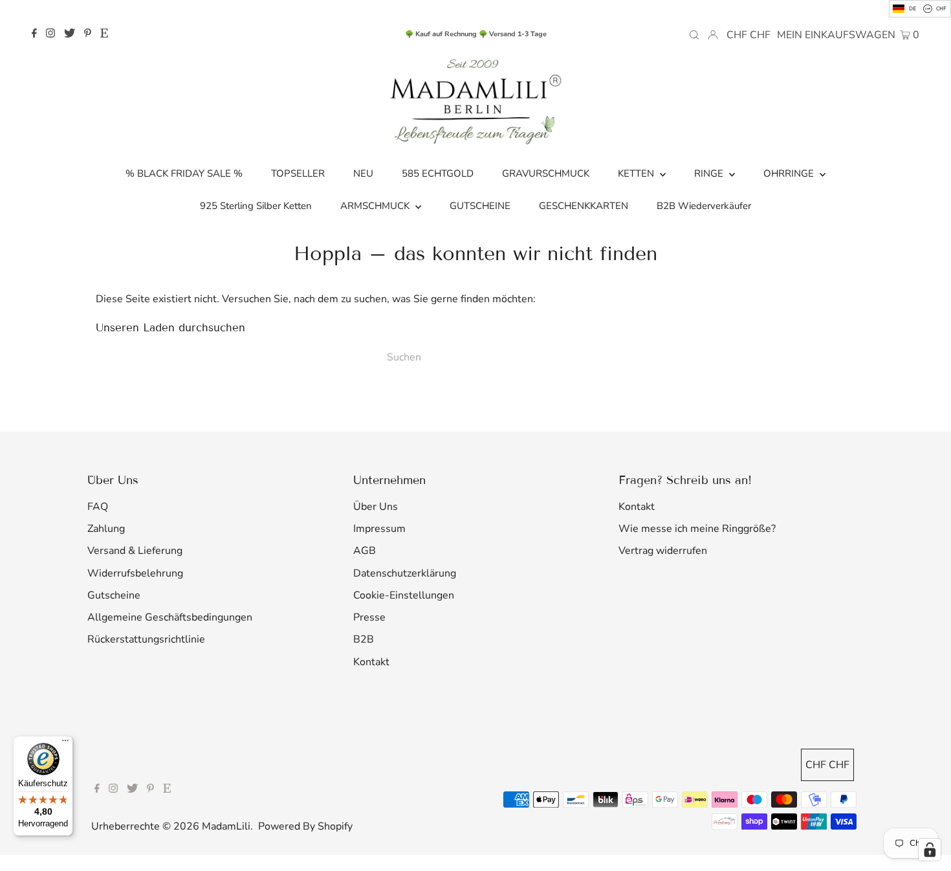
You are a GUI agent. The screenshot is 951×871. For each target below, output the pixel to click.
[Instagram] (50, 34)
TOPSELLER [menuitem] (298, 173)
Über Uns (375, 507)
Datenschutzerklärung (404, 573)
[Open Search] (694, 34)
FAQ (97, 507)
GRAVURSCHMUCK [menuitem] (545, 173)
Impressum (379, 529)
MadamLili (226, 826)
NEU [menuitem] (363, 173)
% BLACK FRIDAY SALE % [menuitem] (184, 173)
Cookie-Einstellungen (403, 595)
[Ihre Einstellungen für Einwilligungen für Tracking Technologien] (930, 850)
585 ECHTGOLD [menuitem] (438, 173)
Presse (369, 617)
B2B (363, 639)
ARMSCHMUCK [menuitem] (376, 205)
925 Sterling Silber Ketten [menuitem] (256, 205)
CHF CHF (749, 35)
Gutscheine (113, 595)
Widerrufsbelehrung (135, 573)
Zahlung (106, 529)
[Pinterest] (87, 34)
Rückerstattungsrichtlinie (146, 639)
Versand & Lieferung (134, 551)
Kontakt (371, 662)
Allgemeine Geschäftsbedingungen (169, 617)
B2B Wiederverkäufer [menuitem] (704, 205)
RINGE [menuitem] (710, 173)
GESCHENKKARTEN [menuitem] (583, 205)
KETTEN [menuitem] (637, 173)
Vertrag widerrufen (662, 551)
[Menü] (65, 743)
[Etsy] (104, 34)
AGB (364, 551)
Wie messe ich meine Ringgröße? (697, 529)
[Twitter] (69, 34)
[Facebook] (34, 34)
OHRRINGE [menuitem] (789, 173)
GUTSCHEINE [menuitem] (480, 205)
